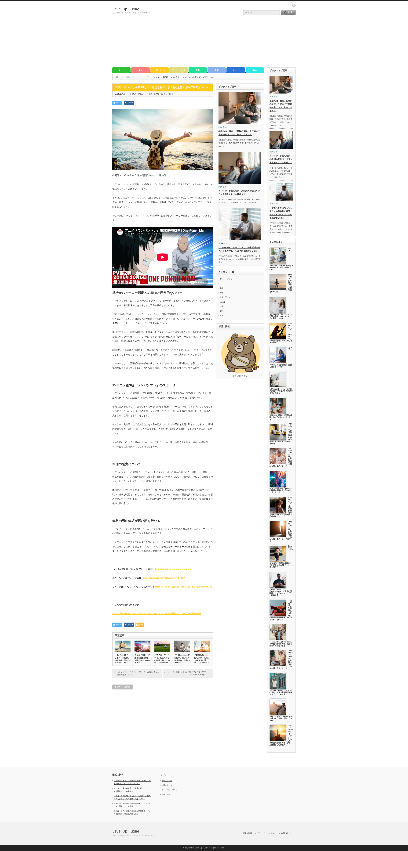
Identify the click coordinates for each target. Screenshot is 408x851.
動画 (221, 292)
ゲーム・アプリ (178, 70)
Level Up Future (125, 9)
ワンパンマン (162, 94)
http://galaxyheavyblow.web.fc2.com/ (164, 578)
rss (294, 5)
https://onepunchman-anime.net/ (173, 569)
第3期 (170, 94)
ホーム (121, 70)
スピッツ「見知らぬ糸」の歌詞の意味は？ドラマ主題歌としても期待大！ (281, 159)
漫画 (217, 70)
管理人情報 (166, 794)
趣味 (140, 70)
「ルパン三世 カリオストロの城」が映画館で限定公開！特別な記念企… (122, 660)
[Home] (117, 77)
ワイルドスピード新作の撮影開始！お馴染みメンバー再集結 (142, 659)
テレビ (235, 70)
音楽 (198, 70)
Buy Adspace (167, 781)
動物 (255, 70)
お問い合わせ (167, 785)
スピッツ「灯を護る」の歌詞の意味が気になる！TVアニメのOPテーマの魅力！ (186, 673)
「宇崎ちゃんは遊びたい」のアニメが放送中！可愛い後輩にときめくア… (182, 660)
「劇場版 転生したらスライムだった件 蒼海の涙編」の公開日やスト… (202, 660)
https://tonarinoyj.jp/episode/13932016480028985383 (183, 586)
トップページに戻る (123, 687)
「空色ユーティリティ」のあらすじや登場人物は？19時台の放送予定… (162, 659)
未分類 (222, 302)
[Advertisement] (204, 43)
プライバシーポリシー (170, 790)
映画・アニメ (159, 70)
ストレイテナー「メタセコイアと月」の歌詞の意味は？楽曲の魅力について (139, 673)
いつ (153, 94)
